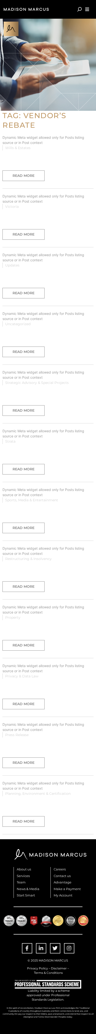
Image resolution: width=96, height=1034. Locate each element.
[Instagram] (69, 948)
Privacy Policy (37, 968)
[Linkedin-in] (41, 948)
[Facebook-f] (27, 948)
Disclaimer (59, 968)
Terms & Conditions (48, 973)
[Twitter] (55, 948)
